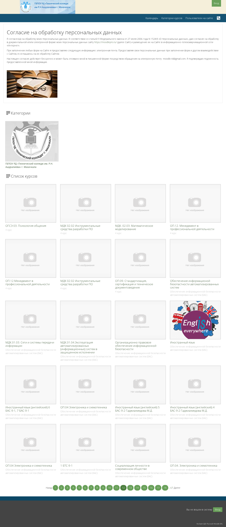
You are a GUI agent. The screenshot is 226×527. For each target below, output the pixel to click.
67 (171, 487)
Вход (216, 3)
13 (130, 487)
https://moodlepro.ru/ (105, 42)
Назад (49, 487)
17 (158, 487)
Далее (177, 487)
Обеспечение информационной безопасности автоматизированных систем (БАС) (195, 293)
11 (116, 487)
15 (144, 487)
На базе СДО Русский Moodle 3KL (210, 524)
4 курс (8, 229)
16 (151, 487)
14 (137, 487)
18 (165, 487)
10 (109, 487)
